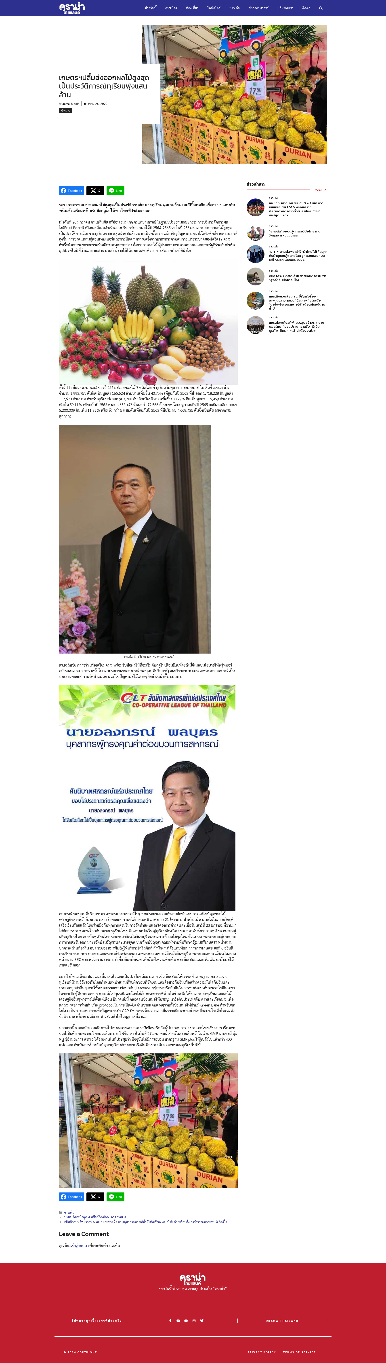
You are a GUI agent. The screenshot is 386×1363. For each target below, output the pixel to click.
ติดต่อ (306, 8)
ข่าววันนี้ (150, 8)
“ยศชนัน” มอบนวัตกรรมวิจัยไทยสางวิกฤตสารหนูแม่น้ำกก (294, 233)
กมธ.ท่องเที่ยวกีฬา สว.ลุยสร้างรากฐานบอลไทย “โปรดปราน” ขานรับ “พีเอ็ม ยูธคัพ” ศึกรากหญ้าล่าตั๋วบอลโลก (296, 326)
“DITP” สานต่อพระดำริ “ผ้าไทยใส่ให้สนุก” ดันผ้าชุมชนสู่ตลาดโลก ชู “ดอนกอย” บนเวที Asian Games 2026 (298, 255)
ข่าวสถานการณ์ (259, 8)
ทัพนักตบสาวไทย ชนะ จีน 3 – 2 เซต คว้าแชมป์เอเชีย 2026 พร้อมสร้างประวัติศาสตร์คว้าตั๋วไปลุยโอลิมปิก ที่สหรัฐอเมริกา (296, 209)
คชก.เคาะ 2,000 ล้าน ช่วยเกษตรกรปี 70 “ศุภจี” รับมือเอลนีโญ (297, 278)
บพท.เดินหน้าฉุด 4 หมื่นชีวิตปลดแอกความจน (95, 1217)
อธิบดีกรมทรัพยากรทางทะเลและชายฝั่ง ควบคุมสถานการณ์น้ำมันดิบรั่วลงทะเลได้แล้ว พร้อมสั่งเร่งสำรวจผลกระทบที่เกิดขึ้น (145, 1222)
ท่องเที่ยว (192, 8)
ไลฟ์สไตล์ (214, 8)
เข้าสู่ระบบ (79, 1245)
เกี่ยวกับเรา (286, 8)
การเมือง (171, 8)
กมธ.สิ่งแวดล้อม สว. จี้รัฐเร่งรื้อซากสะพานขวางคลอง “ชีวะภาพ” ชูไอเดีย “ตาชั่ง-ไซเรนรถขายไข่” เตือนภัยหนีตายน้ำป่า (297, 302)
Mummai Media (69, 103)
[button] (321, 8)
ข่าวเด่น (234, 8)
